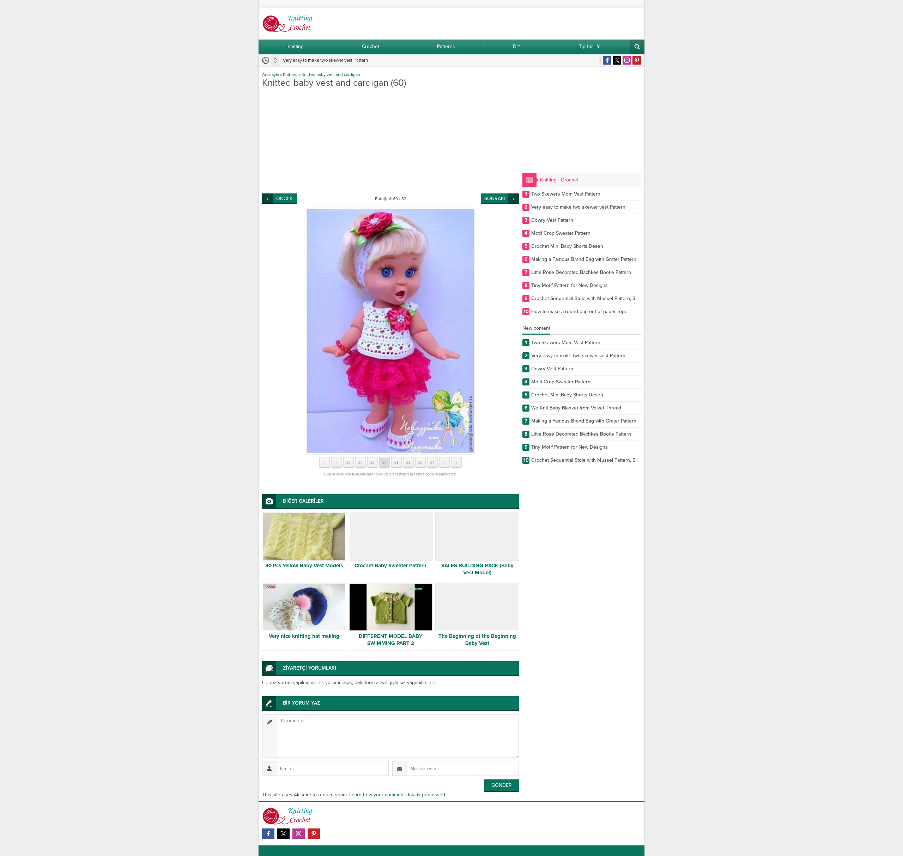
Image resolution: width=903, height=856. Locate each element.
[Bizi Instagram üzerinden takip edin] (627, 60)
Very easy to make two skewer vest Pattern (325, 60)
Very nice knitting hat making (304, 636)
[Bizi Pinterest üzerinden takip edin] (636, 60)
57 (348, 462)
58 (360, 462)
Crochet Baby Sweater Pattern (390, 565)
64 (432, 462)
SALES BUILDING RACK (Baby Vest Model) (477, 569)
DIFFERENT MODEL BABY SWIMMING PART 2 (391, 639)
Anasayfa (270, 74)
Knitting (290, 74)
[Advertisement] (390, 140)
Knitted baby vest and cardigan (331, 74)
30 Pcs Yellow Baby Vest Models (304, 565)
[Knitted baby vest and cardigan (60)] (390, 331)
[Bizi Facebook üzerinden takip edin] (607, 60)
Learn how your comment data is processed (397, 795)
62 (408, 462)
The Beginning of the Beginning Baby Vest (477, 639)
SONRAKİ (494, 199)
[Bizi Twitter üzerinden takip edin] (617, 60)
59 (372, 462)
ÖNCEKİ (284, 199)
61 (396, 462)
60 (384, 462)
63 (420, 462)
